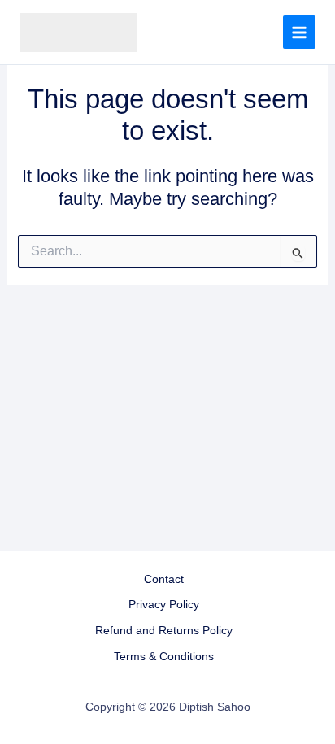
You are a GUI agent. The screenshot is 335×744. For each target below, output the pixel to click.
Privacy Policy (163, 604)
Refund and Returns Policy (164, 630)
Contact (164, 579)
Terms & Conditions (164, 656)
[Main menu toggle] (299, 31)
